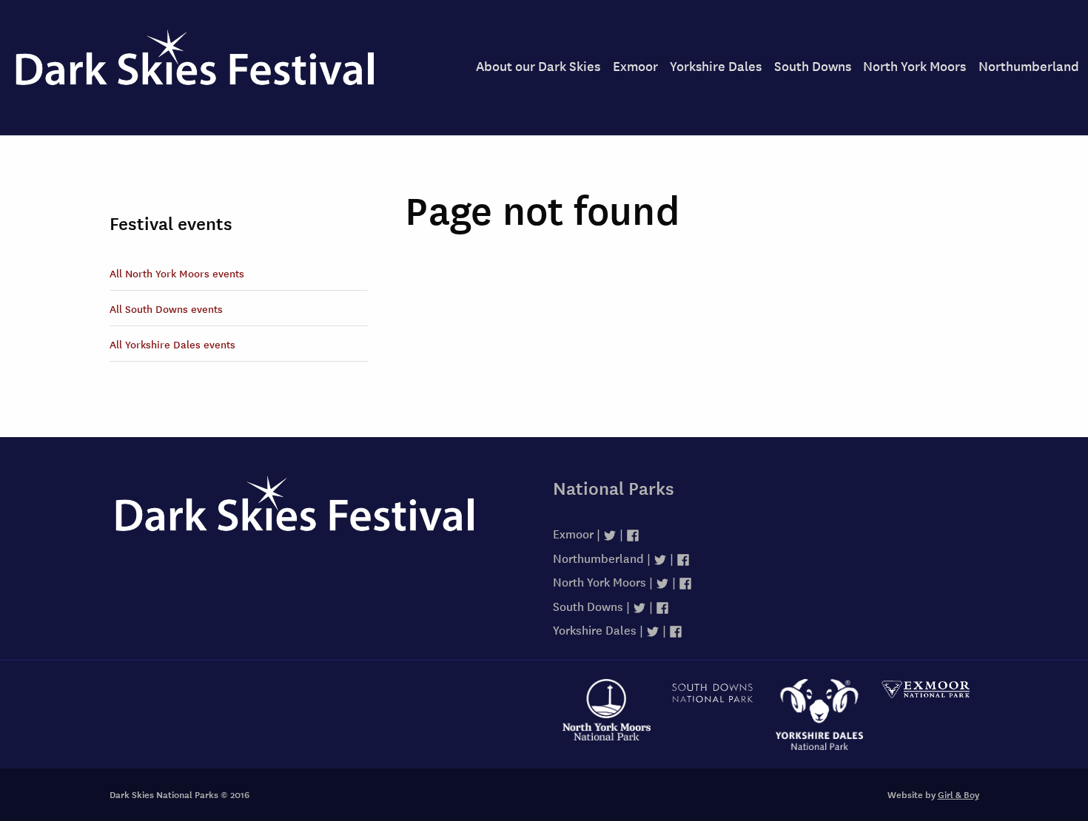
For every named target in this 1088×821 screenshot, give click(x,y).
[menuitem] (538, 65)
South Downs (812, 65)
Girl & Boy (958, 794)
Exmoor (635, 65)
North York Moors (914, 65)
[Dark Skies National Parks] (322, 519)
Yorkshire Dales (716, 65)
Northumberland (1028, 65)
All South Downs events (166, 308)
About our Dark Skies (538, 65)
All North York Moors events (177, 273)
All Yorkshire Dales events (172, 344)
